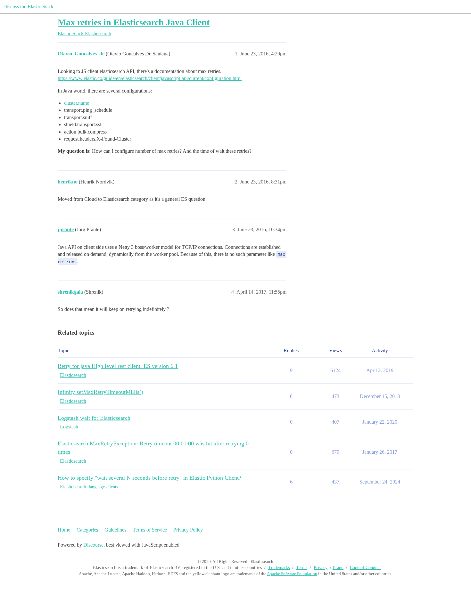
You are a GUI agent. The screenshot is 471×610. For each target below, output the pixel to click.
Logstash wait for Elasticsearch (94, 418)
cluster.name (76, 103)
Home (64, 530)
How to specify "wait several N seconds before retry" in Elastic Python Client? (149, 478)
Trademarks (279, 567)
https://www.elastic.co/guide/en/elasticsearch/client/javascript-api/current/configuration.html (150, 78)
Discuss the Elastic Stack (28, 6)
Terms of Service (150, 530)
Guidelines (115, 530)
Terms (301, 567)
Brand (338, 567)
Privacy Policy (188, 530)
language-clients (103, 486)
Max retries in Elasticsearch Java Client (134, 22)
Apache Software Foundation (292, 573)
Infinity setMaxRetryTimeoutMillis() (100, 392)
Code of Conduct (365, 567)
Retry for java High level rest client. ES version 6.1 (118, 366)
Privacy (320, 567)
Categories (87, 530)
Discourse (93, 545)
